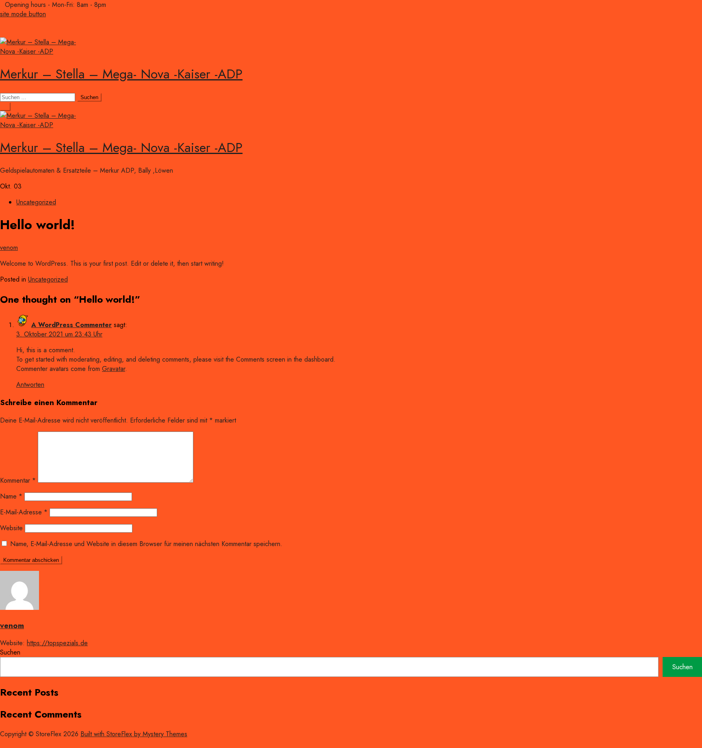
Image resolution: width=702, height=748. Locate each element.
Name (11, 496)
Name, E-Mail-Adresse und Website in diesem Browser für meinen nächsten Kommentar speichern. (146, 544)
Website (11, 528)
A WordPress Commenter (71, 325)
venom (9, 247)
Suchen (10, 652)
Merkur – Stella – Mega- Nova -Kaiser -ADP (121, 74)
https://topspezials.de (57, 643)
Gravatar (113, 368)
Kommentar (18, 480)
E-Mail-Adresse (24, 512)
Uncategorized (36, 202)
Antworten (30, 384)
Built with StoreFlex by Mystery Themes (133, 734)
